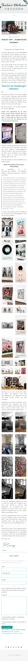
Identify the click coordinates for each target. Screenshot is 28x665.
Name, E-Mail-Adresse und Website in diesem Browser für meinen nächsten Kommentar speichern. (13, 590)
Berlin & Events (14, 36)
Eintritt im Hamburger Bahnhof (14, 87)
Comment (4, 595)
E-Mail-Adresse (6, 573)
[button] (14, 92)
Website (3, 580)
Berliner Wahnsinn (14, 5)
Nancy (4, 550)
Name (3, 566)
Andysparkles (20, 73)
